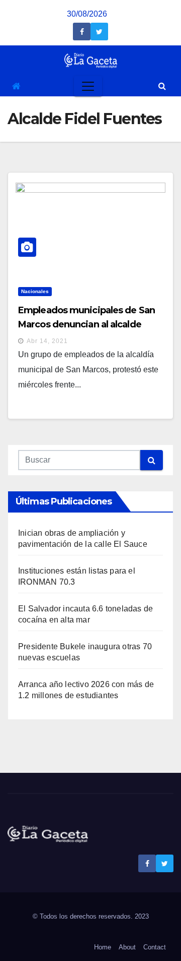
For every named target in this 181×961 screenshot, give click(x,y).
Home (102, 947)
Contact (154, 947)
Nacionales (35, 291)
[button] (162, 86)
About (127, 947)
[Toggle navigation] (88, 86)
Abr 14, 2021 (47, 341)
